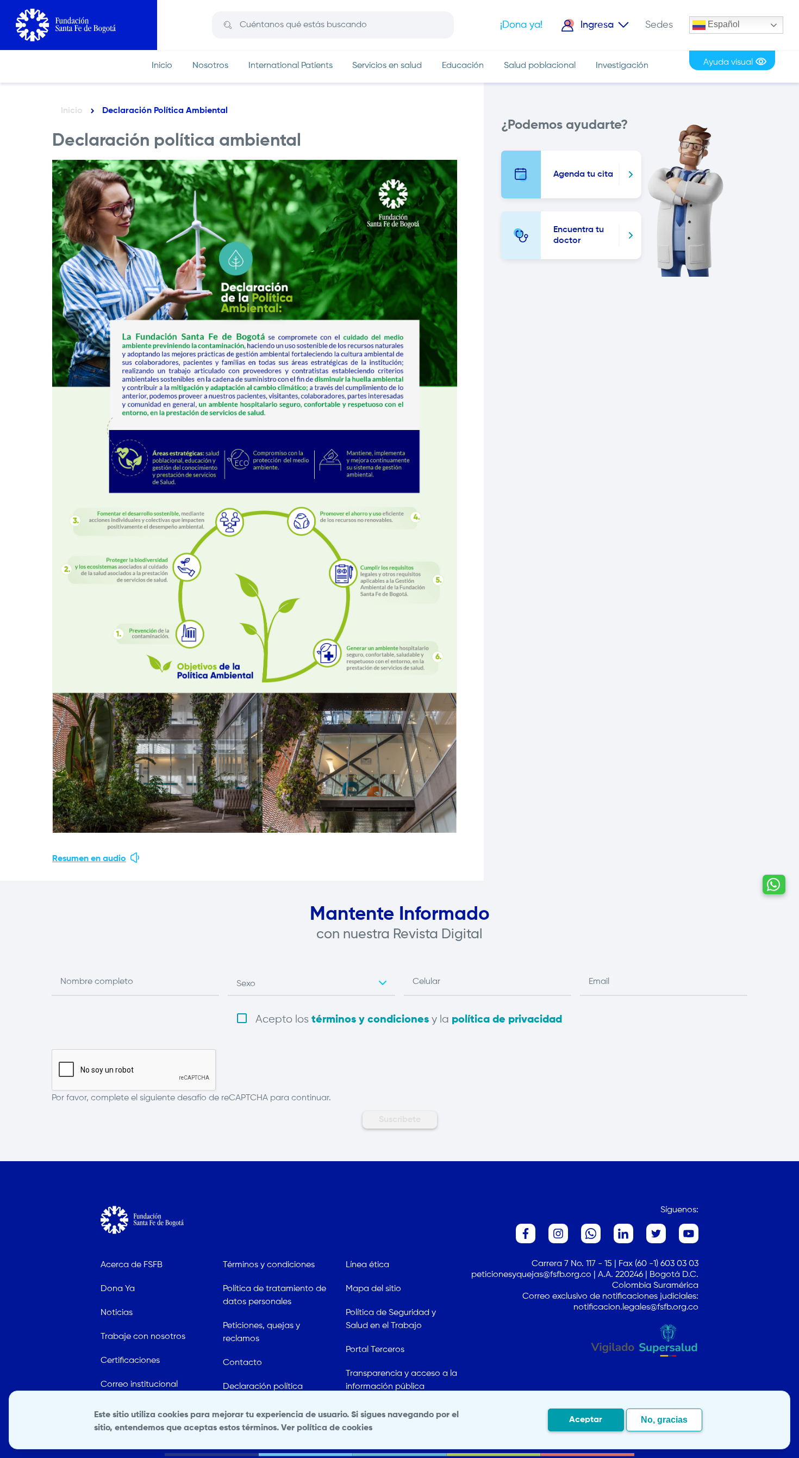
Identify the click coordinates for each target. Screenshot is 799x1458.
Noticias (117, 1313)
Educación (463, 65)
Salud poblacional (540, 65)
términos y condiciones (370, 1019)
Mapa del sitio (373, 1289)
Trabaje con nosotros (143, 1336)
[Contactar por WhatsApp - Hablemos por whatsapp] (774, 884)
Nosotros (210, 65)
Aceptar (585, 1420)
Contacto (242, 1363)
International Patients (290, 65)
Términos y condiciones (269, 1265)
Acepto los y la (408, 1019)
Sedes (659, 25)
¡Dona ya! (521, 25)
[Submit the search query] (227, 25)
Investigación (622, 65)
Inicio (162, 65)
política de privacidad (507, 1019)
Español (723, 24)
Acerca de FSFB (132, 1265)
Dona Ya (118, 1289)
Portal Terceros (375, 1349)
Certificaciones (130, 1360)
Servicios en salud (387, 65)
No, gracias (664, 1419)
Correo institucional (139, 1384)
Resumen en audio (89, 859)
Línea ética (367, 1265)
